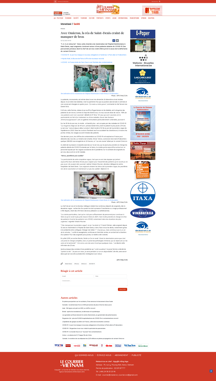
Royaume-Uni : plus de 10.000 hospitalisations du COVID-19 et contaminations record (90, 318)
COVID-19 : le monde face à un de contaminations (81, 332)
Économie (68, 18)
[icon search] (159, 1)
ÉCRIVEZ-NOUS (104, 355)
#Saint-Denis (68, 263)
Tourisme (84, 18)
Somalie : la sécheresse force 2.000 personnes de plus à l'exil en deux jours (87, 305)
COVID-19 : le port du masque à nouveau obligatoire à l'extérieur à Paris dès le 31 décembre (92, 325)
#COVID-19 (92, 263)
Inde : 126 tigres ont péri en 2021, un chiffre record (78, 308)
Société (76, 18)
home (55, 18)
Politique (60, 18)
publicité (136, 355)
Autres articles (69, 297)
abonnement (121, 355)
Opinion (143, 18)
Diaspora (151, 18)
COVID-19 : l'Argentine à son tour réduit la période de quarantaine (83, 328)
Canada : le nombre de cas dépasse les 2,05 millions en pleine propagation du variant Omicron (93, 338)
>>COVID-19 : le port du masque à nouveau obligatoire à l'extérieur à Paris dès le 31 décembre (93, 55)
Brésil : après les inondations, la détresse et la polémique (81, 311)
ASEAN (114, 18)
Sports (107, 18)
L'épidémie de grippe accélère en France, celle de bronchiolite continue (85, 321)
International (123, 18)
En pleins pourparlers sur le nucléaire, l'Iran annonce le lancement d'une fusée (87, 301)
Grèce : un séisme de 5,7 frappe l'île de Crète (77, 335)
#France (77, 263)
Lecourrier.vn (108, 9)
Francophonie (134, 18)
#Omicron (84, 263)
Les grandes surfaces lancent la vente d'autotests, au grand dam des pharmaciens (89, 315)
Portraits (100, 18)
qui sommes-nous (84, 355)
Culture (91, 18)
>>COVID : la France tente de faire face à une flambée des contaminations (86, 62)
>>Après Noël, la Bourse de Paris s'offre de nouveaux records (82, 59)
